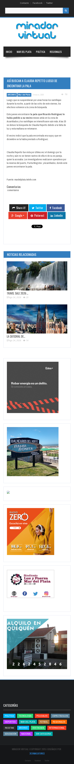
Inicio (9, 52)
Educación (45, 62)
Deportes (11, 72)
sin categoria (43, 733)
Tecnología (30, 72)
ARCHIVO (12, 94)
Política (40, 52)
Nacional (10, 62)
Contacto (24, 3)
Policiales (41, 715)
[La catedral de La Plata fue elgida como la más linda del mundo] (37, 319)
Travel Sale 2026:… (17, 293)
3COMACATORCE (37, 753)
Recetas (9, 727)
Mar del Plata (24, 52)
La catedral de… (16, 336)
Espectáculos (60, 715)
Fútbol (44, 721)
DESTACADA (38, 727)
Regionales (56, 52)
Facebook (37, 3)
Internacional (28, 62)
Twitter (49, 3)
